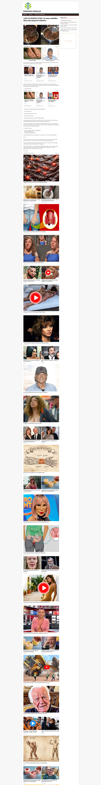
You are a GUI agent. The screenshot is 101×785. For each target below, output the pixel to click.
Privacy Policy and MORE (40, 14)
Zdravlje (30, 14)
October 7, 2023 (27, 22)
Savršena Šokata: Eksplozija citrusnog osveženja (68, 27)
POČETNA (25, 14)
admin (32, 22)
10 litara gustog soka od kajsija (65, 20)
